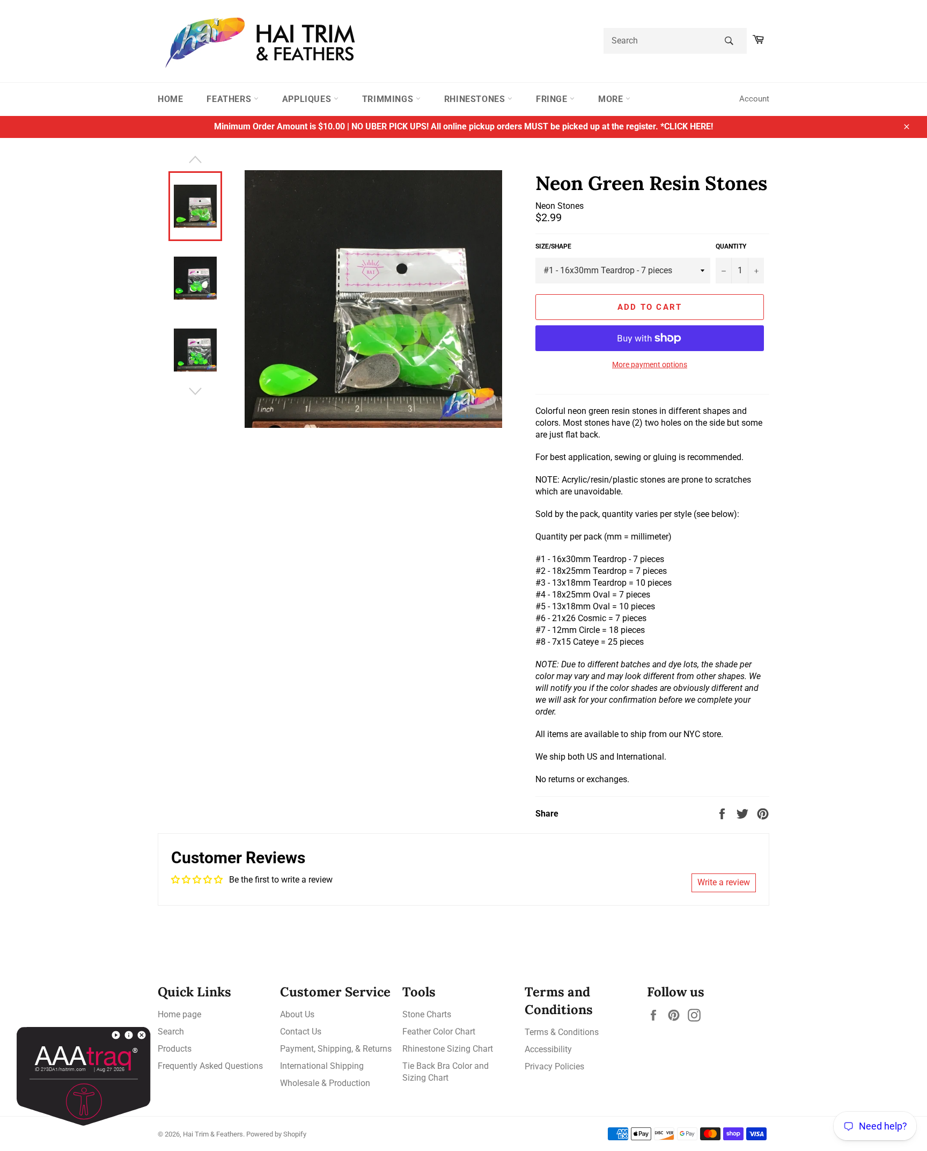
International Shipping (322, 1066)
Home (170, 99)
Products (175, 1049)
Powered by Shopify (276, 1134)
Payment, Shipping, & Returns (336, 1049)
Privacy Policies (554, 1066)
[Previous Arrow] (195, 159)
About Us (297, 1014)
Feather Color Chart (438, 1031)
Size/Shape (553, 246)
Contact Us (300, 1031)
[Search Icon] (729, 41)
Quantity (731, 246)
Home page (179, 1014)
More (612, 99)
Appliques (308, 99)
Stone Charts (426, 1014)
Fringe (553, 99)
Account (754, 99)
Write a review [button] (723, 882)
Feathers (230, 99)
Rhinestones (475, 99)
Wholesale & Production (325, 1083)
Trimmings (389, 99)
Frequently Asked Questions (210, 1066)
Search (171, 1031)
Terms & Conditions (562, 1032)
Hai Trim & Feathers (213, 1134)
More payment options (649, 364)
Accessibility (548, 1049)
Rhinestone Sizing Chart (447, 1049)
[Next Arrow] (195, 391)
